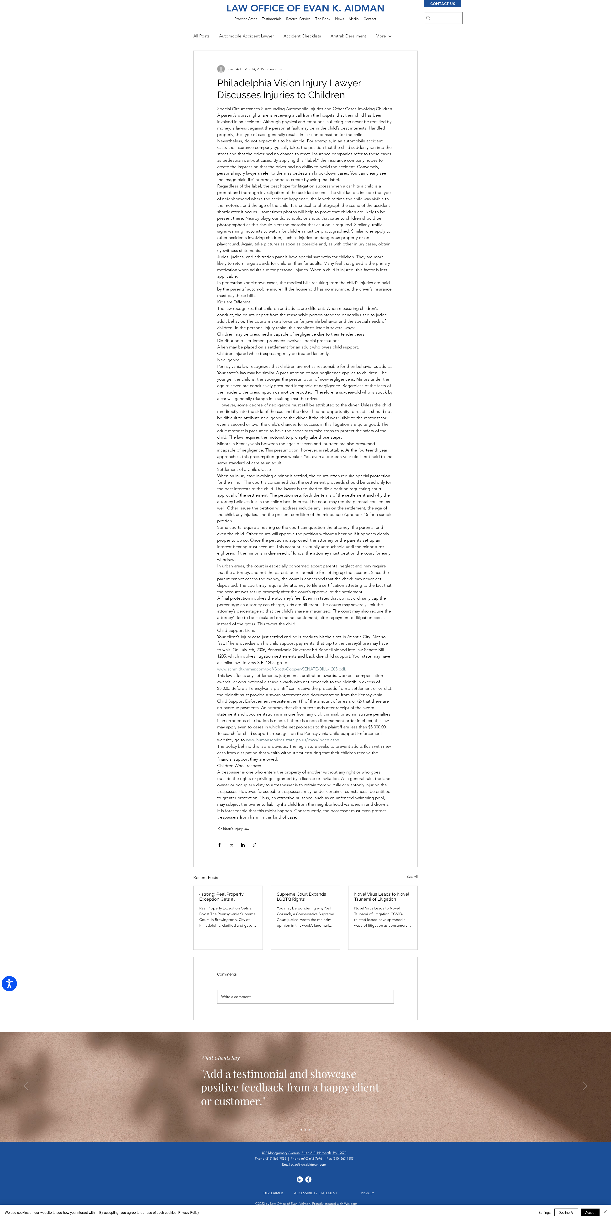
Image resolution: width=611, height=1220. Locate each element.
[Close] (605, 1212)
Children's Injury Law (233, 828)
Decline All (566, 1212)
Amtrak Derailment (348, 36)
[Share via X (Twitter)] (231, 845)
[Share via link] (254, 845)
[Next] (585, 1086)
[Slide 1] (301, 1130)
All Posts (201, 36)
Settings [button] (544, 1212)
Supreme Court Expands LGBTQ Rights (301, 897)
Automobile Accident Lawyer (246, 36)
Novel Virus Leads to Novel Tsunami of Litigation (381, 897)
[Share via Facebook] (219, 845)
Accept (590, 1212)
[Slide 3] (310, 1130)
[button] (245, 18)
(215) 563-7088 (275, 1158)
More (381, 36)
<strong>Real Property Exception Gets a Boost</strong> (221, 897)
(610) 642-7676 (311, 1158)
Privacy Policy (188, 1212)
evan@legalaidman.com (308, 1164)
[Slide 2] (305, 1130)
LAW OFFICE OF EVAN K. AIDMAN (305, 8)
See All (412, 877)
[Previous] (26, 1086)
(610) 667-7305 (343, 1158)
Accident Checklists (302, 36)
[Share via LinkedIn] (243, 845)
